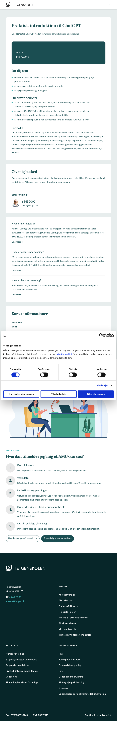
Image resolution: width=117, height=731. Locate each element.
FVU (61, 671)
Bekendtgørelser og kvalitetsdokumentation (82, 694)
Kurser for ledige (15, 654)
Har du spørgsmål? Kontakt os (22, 538)
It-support (64, 688)
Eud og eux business (69, 659)
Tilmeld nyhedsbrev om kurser (75, 635)
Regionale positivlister (18, 665)
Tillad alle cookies (96, 394)
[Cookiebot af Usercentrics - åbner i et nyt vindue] (101, 335)
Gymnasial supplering (70, 665)
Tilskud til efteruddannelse (73, 618)
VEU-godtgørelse (68, 629)
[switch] (44, 375)
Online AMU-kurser (69, 606)
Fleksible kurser (67, 612)
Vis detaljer (102, 385)
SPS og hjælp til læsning (71, 682)
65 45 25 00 (15, 597)
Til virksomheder (68, 623)
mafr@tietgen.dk (30, 205)
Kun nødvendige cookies (21, 394)
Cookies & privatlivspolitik (98, 715)
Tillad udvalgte (58, 394)
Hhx (61, 654)
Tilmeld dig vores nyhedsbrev (58, 538)
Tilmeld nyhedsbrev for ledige (22, 682)
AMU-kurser (65, 600)
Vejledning (11, 677)
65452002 (29, 201)
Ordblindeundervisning (71, 677)
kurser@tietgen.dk (15, 601)
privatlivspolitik (64, 354)
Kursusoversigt (67, 595)
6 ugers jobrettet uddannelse (21, 659)
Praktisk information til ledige (22, 671)
